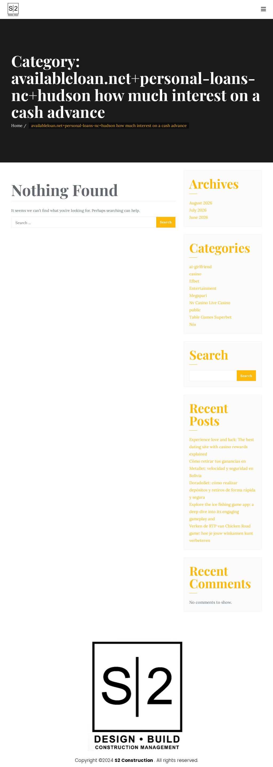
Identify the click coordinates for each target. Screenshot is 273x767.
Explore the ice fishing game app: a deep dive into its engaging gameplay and (221, 511)
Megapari (198, 295)
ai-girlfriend (200, 266)
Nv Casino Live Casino (209, 302)
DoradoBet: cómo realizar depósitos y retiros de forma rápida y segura (222, 490)
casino (195, 273)
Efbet (194, 281)
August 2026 (200, 202)
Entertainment (202, 288)
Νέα (192, 324)
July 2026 (198, 210)
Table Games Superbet (210, 317)
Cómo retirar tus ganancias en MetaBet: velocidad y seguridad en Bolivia (221, 468)
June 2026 (198, 217)
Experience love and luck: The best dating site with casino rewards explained (221, 446)
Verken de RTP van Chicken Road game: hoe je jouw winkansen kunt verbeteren (221, 533)
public (195, 309)
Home (16, 125)
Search (208, 355)
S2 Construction (134, 760)
